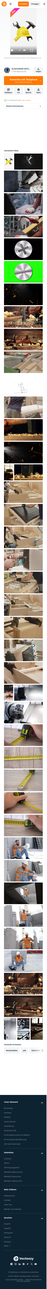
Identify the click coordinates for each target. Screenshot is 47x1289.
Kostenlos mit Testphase (23, 80)
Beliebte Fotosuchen (12, 1250)
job (24, 1124)
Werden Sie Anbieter (12, 1283)
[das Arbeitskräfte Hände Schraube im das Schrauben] (23, 594)
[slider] (19, 50)
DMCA (6, 1236)
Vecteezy (7, 1186)
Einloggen (35, 4)
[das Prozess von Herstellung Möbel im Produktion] (23, 379)
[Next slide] (37, 1124)
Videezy (7, 1191)
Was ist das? (26, 100)
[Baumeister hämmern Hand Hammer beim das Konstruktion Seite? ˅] (23, 198)
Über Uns (8, 1278)
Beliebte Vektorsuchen (13, 1245)
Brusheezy (8, 1182)
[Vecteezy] (4, 3)
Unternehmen (10, 1195)
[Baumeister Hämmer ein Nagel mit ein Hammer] (23, 221)
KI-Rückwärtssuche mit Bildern (17, 1208)
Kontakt (7, 1274)
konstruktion (12, 1124)
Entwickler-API (10, 1204)
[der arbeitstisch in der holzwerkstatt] (8, 489)
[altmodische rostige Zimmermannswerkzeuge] (23, 1080)
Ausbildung (9, 1199)
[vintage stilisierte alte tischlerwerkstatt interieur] (10, 1102)
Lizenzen (7, 1232)
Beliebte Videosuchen (13, 1254)
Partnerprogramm (11, 1241)
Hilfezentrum (9, 1269)
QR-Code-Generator (12, 1217)
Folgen (38, 71)
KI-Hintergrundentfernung (15, 1213)
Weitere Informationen (14, 106)
